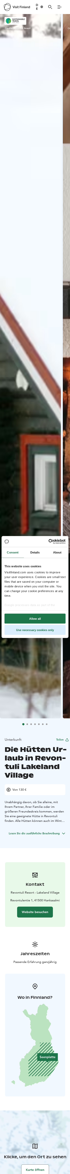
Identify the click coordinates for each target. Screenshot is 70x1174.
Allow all (35, 618)
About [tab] (57, 552)
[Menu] (59, 7)
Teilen (60, 739)
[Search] (50, 7)
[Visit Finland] (17, 7)
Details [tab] (35, 552)
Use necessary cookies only (35, 630)
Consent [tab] (12, 552)
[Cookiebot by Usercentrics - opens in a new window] (49, 541)
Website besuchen (35, 912)
